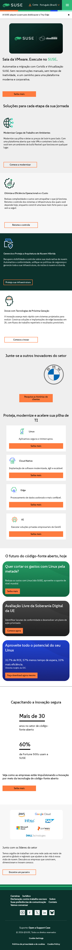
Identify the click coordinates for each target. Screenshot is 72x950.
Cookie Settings (36, 938)
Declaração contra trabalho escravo (29, 899)
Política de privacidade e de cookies (28, 944)
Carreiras (15, 896)
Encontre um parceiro (19, 872)
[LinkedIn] (44, 912)
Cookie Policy (53, 944)
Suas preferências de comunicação (28, 902)
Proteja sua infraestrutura (18, 282)
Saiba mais (19, 94)
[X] (37, 912)
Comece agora (14, 630)
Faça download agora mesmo (21, 675)
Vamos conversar (19, 905)
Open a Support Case (39, 927)
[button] (33, 5)
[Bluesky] (51, 912)
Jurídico (26, 896)
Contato (53, 902)
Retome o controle (21, 225)
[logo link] (10, 5)
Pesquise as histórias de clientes (36, 398)
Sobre (52, 899)
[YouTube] (22, 912)
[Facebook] (29, 912)
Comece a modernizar (20, 164)
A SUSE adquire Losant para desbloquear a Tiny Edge (26, 15)
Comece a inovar (21, 339)
